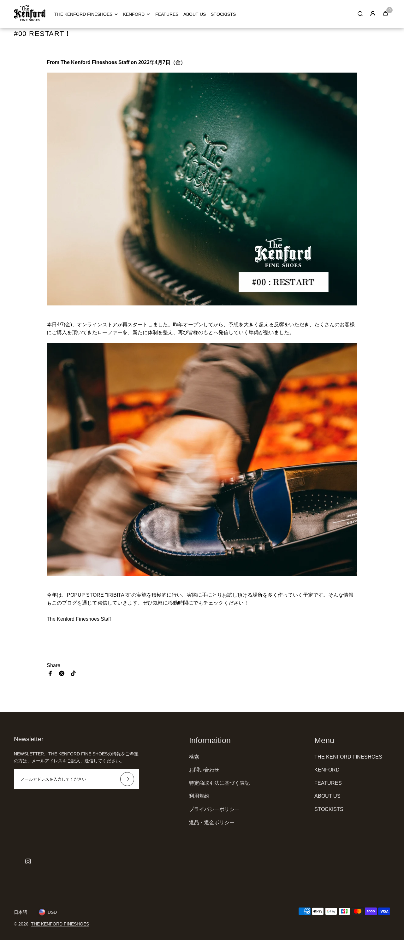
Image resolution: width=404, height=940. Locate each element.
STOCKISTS (223, 14)
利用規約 (199, 796)
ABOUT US (194, 14)
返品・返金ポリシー (212, 822)
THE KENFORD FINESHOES (83, 14)
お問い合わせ (204, 769)
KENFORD (134, 14)
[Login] (372, 13)
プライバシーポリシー (214, 809)
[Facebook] (50, 673)
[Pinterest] (73, 673)
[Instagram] (28, 861)
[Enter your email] (127, 779)
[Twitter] (62, 673)
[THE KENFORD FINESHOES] (29, 19)
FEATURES (166, 14)
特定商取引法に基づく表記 (219, 783)
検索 (194, 757)
